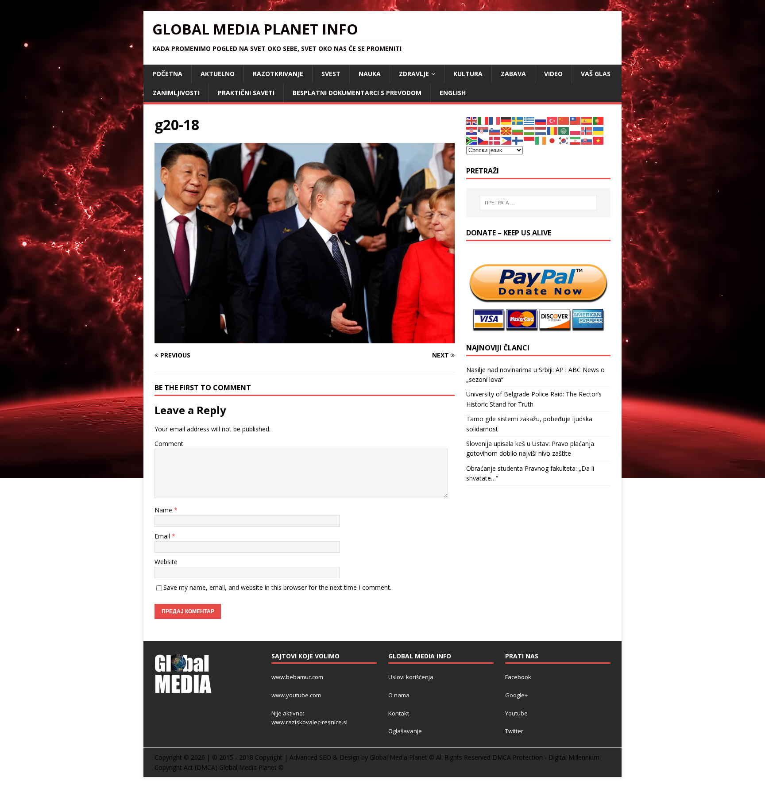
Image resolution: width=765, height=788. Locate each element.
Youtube (516, 713)
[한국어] (564, 140)
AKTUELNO (218, 73)
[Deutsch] (506, 120)
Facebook (518, 677)
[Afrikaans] (472, 140)
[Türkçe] (552, 120)
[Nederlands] (541, 130)
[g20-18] (305, 338)
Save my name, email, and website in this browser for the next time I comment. (277, 587)
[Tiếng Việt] (598, 140)
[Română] (552, 130)
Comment (169, 443)
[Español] (587, 120)
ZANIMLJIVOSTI (176, 92)
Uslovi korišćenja (410, 677)
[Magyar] (529, 130)
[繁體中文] (575, 120)
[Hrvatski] (472, 130)
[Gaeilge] (541, 140)
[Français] (495, 120)
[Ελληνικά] (529, 120)
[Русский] (541, 120)
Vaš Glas (595, 73)
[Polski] (575, 130)
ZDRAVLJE (414, 73)
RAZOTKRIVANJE (278, 73)
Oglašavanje (405, 731)
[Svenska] (518, 120)
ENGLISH (453, 92)
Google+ (516, 695)
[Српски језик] (483, 130)
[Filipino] (506, 140)
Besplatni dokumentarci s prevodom (357, 92)
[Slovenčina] (587, 140)
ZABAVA (513, 73)
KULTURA (468, 73)
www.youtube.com (296, 695)
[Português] (598, 120)
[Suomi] (518, 140)
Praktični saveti (246, 92)
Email (163, 536)
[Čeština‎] (483, 140)
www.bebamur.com (297, 677)
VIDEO (553, 73)
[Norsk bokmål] (587, 130)
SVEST (330, 73)
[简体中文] (564, 120)
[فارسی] (575, 140)
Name (164, 510)
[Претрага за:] (538, 202)
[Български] (518, 130)
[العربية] (564, 130)
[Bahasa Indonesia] (529, 140)
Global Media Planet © (251, 767)
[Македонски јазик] (506, 130)
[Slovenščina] (495, 130)
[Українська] (598, 130)
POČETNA (167, 73)
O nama (399, 695)
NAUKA (370, 73)
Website (166, 561)
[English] (472, 120)
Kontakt (398, 713)
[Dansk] (495, 140)
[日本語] (552, 140)
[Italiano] (483, 120)
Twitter (514, 731)
